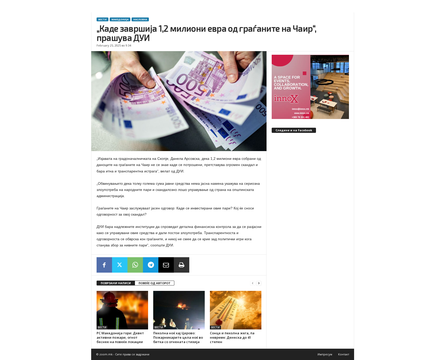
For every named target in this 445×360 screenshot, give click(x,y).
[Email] (166, 265)
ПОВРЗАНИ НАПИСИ (116, 283)
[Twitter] (119, 265)
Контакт (343, 354)
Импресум (325, 354)
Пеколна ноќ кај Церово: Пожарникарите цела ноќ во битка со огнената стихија (178, 337)
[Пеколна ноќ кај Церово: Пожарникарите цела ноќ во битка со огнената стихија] (179, 310)
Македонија (120, 19)
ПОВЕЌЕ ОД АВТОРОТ (154, 283)
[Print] (181, 265)
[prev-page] (252, 283)
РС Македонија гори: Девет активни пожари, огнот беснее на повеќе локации (120, 337)
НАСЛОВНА (140, 19)
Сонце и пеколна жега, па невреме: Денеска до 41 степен (232, 337)
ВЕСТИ (102, 19)
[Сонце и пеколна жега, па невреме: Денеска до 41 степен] (235, 310)
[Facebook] (104, 265)
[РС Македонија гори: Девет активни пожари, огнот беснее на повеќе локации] (122, 310)
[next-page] (258, 283)
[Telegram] (150, 265)
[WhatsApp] (135, 265)
